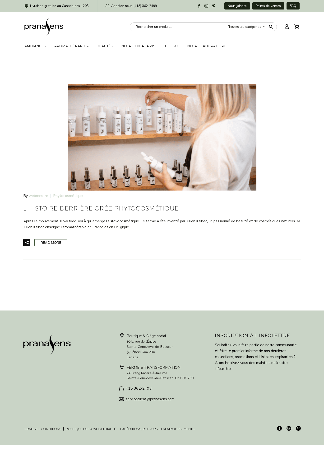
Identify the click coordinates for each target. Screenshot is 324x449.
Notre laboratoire (207, 46)
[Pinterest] (214, 6)
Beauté (104, 46)
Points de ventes (268, 6)
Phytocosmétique (68, 195)
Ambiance (34, 46)
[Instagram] (206, 6)
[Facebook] (199, 6)
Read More (51, 242)
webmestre (38, 195)
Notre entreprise (139, 46)
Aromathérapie (70, 46)
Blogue (172, 46)
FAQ (293, 6)
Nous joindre (237, 6)
